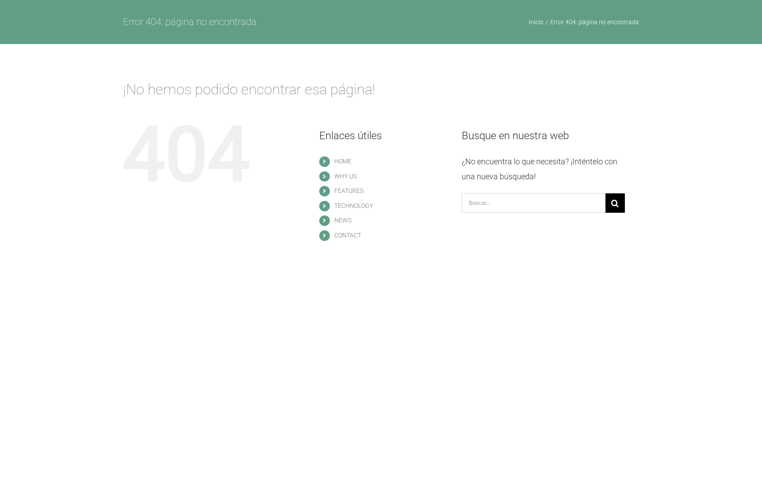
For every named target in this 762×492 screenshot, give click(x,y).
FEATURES (348, 190)
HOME (342, 161)
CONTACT (347, 235)
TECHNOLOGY (353, 205)
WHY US (345, 176)
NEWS (342, 220)
